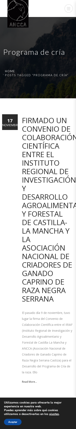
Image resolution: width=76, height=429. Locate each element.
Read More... (29, 382)
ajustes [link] (54, 414)
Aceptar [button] (12, 422)
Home (10, 71)
